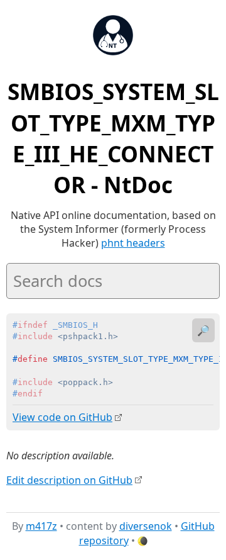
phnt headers (133, 243)
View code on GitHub (62, 417)
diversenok (145, 526)
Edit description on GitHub (69, 480)
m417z (41, 526)
